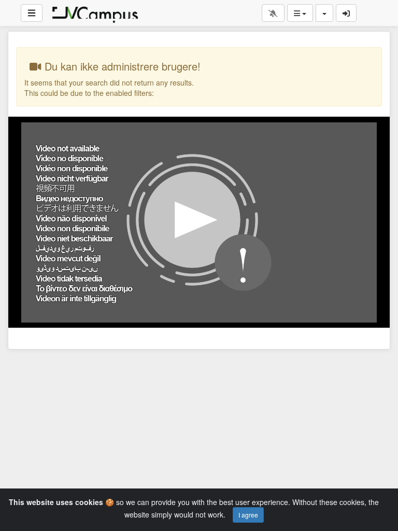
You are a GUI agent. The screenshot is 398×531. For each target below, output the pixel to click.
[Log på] (346, 13)
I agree (248, 514)
